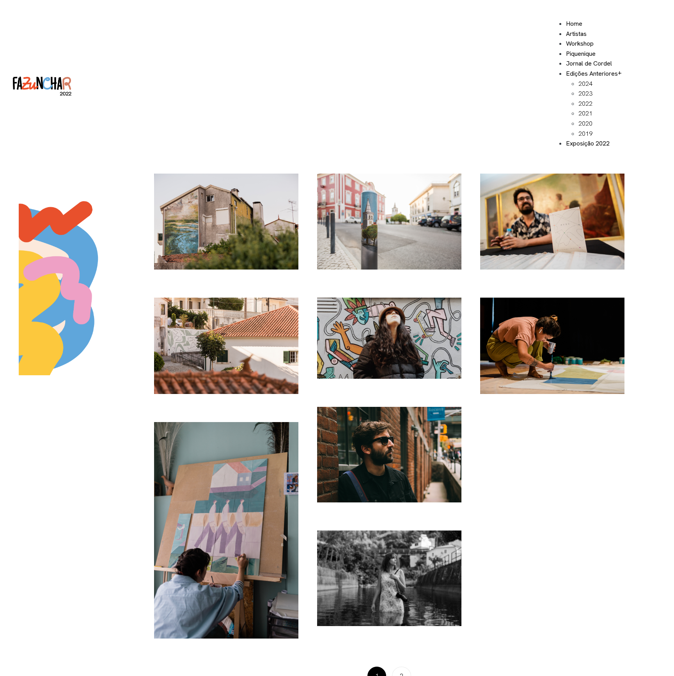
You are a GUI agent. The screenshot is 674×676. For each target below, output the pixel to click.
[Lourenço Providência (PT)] (226, 346)
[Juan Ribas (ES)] (389, 222)
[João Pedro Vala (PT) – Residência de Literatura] (552, 222)
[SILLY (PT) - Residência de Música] (389, 338)
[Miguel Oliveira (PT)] (389, 454)
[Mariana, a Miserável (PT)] (226, 530)
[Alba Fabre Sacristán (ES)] (226, 222)
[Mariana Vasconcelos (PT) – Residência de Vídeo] (389, 578)
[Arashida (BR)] (552, 346)
